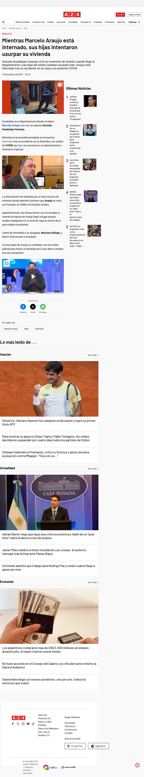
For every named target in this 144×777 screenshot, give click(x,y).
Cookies (68, 733)
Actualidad (73, 22)
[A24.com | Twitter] (18, 723)
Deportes (121, 22)
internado (7, 141)
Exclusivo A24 (38, 22)
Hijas (26, 28)
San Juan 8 (44, 732)
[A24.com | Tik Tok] (33, 723)
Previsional (109, 22)
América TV (44, 735)
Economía (61, 22)
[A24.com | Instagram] (23, 723)
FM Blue (42, 725)
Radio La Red (134, 15)
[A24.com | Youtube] (28, 723)
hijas (20, 145)
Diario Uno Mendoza (48, 728)
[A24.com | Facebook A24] (13, 723)
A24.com (42, 715)
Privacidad (70, 723)
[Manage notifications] (137, 765)
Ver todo (92, 355)
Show (4, 28)
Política (50, 22)
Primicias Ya (85, 22)
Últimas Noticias (22, 22)
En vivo (120, 15)
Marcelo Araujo (15, 28)
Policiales (98, 22)
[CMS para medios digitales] (66, 767)
